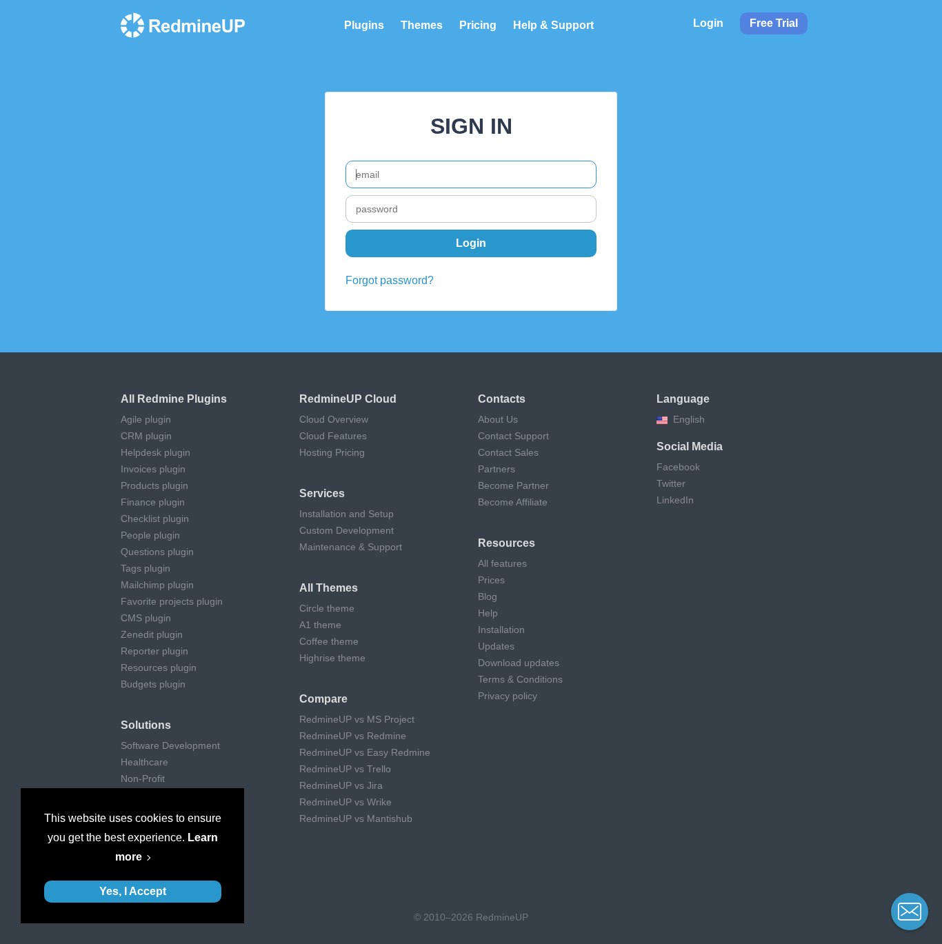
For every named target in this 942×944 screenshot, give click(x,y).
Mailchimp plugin (157, 584)
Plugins (364, 25)
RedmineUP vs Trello (345, 768)
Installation (501, 629)
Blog (487, 596)
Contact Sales (508, 452)
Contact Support (513, 435)
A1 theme (320, 624)
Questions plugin (157, 551)
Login (708, 23)
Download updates (518, 662)
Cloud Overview (333, 419)
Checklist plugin (155, 518)
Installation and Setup (346, 513)
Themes (422, 25)
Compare (323, 699)
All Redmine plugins (174, 399)
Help (488, 613)
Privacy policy (507, 695)
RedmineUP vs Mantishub (355, 818)
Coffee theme (329, 641)
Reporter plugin (154, 650)
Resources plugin (159, 667)
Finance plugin (153, 502)
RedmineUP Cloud (348, 399)
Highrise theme (332, 657)
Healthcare (144, 761)
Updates (496, 646)
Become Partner (513, 485)
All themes (328, 588)
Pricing (478, 25)
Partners (496, 468)
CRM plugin (146, 435)
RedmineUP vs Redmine (352, 735)
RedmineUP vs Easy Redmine (364, 752)
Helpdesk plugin (155, 452)
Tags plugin (145, 568)
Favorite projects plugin (172, 601)
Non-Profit (143, 778)
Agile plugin (146, 419)
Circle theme (326, 608)
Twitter (671, 483)
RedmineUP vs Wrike (345, 801)
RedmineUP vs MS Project (356, 719)
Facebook (678, 466)
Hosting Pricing (332, 452)
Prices (491, 579)
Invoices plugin (153, 468)
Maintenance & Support (350, 546)
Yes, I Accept (132, 891)
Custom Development (346, 530)
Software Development (170, 745)
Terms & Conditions (520, 679)
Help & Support (553, 25)
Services (322, 493)
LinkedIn (675, 499)
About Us (498, 419)
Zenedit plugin (152, 634)
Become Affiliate (513, 502)
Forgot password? (389, 280)
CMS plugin (146, 617)
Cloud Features (333, 435)
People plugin (150, 535)
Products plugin (154, 485)
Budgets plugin (153, 684)
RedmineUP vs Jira (341, 785)
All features (502, 563)
